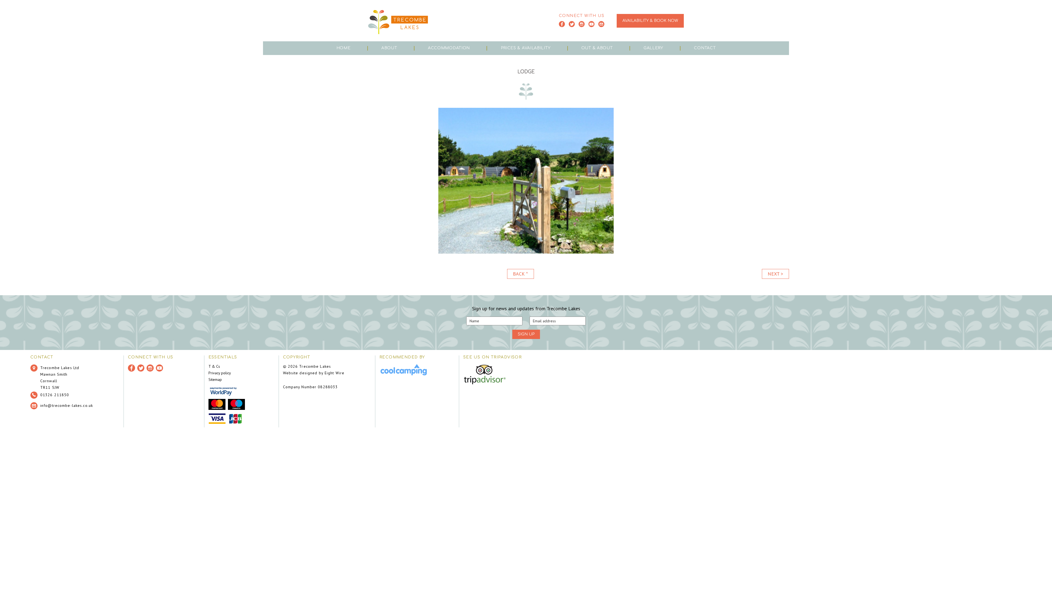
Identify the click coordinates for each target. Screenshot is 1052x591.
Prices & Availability (526, 48)
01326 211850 (54, 394)
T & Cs (214, 366)
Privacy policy (219, 372)
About (389, 48)
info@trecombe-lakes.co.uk (66, 405)
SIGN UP (526, 334)
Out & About (597, 48)
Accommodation (449, 48)
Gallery (653, 48)
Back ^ (520, 274)
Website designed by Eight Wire (314, 372)
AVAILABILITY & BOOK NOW (650, 21)
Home (343, 48)
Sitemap (215, 379)
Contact (705, 48)
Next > (775, 274)
